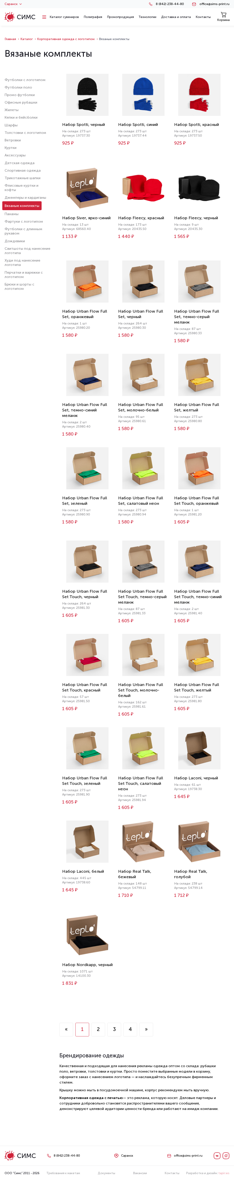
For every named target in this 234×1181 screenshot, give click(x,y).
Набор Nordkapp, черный (87, 964)
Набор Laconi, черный (196, 778)
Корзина (223, 20)
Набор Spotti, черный (83, 124)
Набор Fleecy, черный (196, 217)
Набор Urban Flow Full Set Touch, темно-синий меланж (198, 597)
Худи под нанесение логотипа (22, 262)
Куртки (10, 147)
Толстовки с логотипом (25, 132)
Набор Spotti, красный (196, 124)
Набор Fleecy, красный (141, 217)
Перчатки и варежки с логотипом (24, 274)
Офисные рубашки (21, 102)
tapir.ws (223, 1173)
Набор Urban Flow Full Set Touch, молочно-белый (140, 690)
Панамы (12, 214)
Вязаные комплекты (22, 206)
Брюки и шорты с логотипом (19, 286)
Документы (106, 1173)
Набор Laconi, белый (83, 871)
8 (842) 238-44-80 (170, 4)
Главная (10, 39)
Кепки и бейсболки (21, 117)
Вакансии (140, 1173)
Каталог (26, 39)
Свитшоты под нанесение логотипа (27, 250)
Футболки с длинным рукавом (23, 231)
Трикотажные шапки (22, 178)
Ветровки (13, 140)
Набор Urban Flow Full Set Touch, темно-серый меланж (142, 597)
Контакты (172, 1173)
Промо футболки (20, 95)
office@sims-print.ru (214, 4)
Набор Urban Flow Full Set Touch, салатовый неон (140, 783)
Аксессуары (15, 155)
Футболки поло (18, 87)
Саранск (11, 4)
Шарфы (11, 125)
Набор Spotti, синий (138, 124)
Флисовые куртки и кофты (21, 187)
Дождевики (15, 241)
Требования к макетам (63, 1173)
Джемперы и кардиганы (25, 197)
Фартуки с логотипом (24, 221)
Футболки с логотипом (25, 80)
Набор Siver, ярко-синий (86, 217)
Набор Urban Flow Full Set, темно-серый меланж (196, 317)
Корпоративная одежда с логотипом (66, 39)
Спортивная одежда (23, 170)
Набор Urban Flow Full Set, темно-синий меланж (84, 410)
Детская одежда (20, 163)
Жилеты (12, 110)
